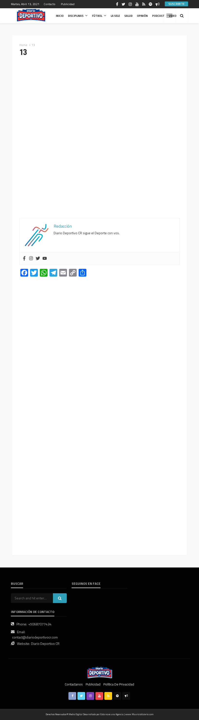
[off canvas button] (169, 15)
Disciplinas (75, 16)
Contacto (49, 4)
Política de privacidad (118, 684)
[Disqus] (99, 348)
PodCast (158, 16)
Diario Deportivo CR (45, 643)
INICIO (60, 16)
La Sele (115, 16)
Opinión (142, 16)
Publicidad (68, 4)
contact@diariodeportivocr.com (35, 637)
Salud (128, 16)
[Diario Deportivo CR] (31, 16)
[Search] (182, 15)
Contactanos (74, 684)
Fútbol (97, 16)
